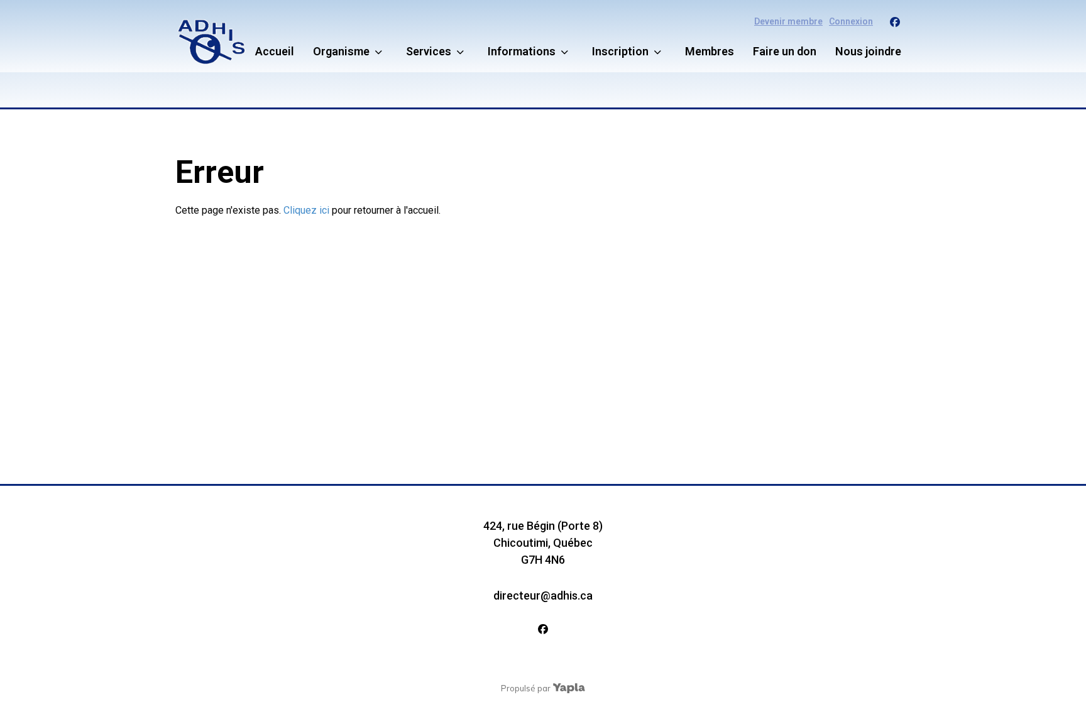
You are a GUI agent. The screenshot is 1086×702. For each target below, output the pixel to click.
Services (428, 51)
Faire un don (784, 51)
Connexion (851, 21)
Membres (709, 51)
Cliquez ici (306, 210)
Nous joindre (868, 51)
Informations (522, 51)
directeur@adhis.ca (543, 595)
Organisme (341, 51)
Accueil (274, 51)
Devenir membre (788, 21)
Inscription (620, 51)
